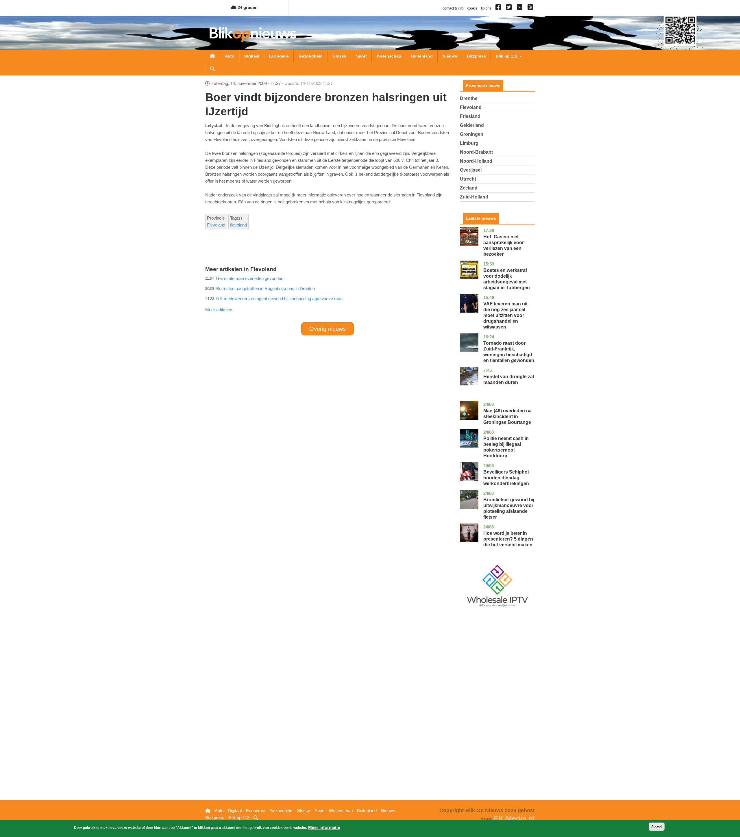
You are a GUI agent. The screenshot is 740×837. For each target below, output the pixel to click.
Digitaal (251, 56)
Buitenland (422, 56)
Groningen (471, 134)
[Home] (253, 34)
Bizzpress (476, 56)
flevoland (238, 224)
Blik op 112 (507, 56)
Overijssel (471, 170)
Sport (361, 56)
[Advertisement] (327, 297)
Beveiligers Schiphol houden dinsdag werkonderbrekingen (506, 477)
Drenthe (469, 98)
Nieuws (450, 56)
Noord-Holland (476, 161)
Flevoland (216, 224)
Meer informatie (324, 827)
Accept (656, 826)
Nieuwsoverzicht (212, 56)
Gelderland (472, 125)
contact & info (453, 8)
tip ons (486, 8)
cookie (472, 8)
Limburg (469, 143)
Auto (229, 56)
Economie (279, 56)
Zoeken (212, 68)
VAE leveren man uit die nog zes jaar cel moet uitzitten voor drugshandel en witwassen (505, 315)
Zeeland (469, 187)
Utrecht (468, 179)
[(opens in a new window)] (499, 8)
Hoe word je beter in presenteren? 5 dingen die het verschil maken (508, 539)
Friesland (470, 116)
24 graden (247, 7)
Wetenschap (389, 56)
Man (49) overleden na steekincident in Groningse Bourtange (507, 416)
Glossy (339, 56)
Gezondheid (311, 56)
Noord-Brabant (476, 152)
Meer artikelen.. (219, 309)
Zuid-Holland (474, 196)
